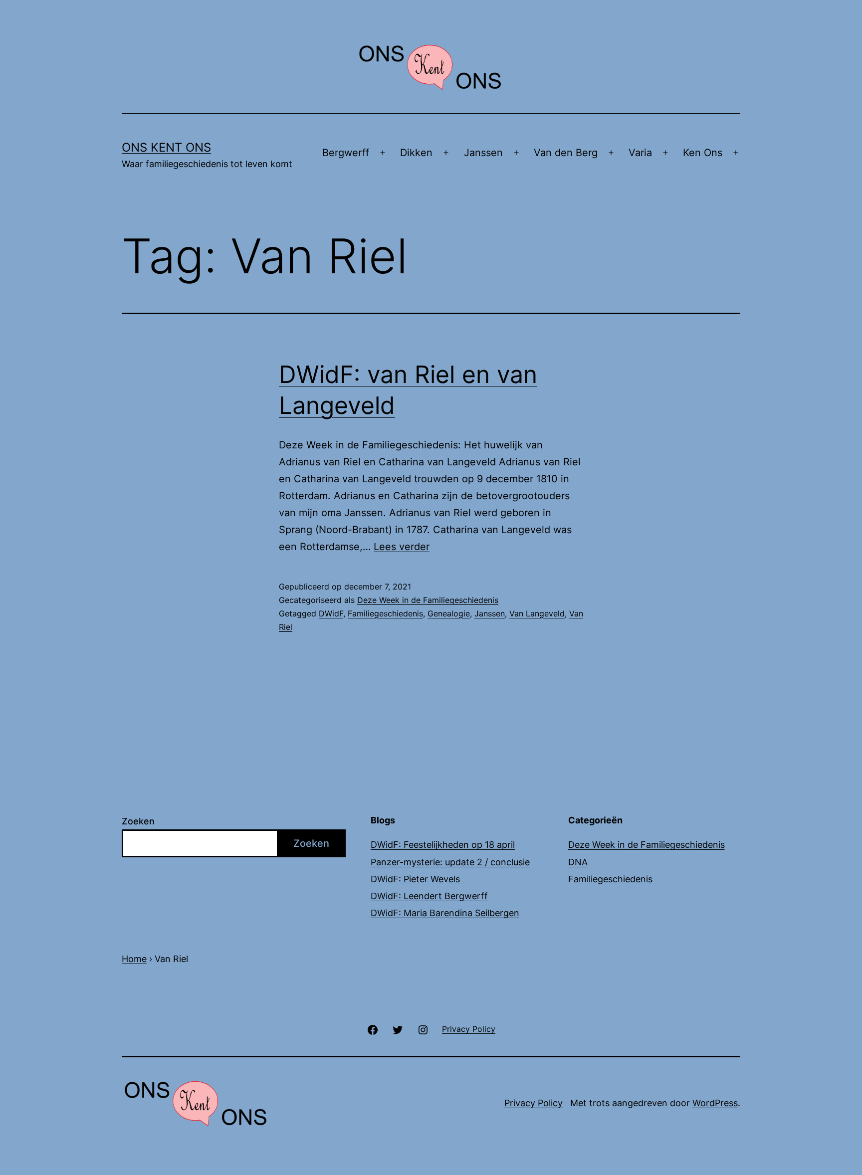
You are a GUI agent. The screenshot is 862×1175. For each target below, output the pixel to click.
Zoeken (138, 821)
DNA (578, 862)
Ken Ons (702, 153)
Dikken (416, 153)
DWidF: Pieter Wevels (415, 879)
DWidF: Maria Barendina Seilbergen (445, 913)
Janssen (483, 153)
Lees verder (402, 547)
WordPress (715, 1103)
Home (134, 959)
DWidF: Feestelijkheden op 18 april (443, 844)
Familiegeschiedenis (385, 613)
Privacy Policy (533, 1103)
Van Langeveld (537, 613)
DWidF (331, 613)
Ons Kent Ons (166, 147)
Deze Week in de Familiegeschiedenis (427, 600)
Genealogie (449, 613)
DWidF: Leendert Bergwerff (429, 896)
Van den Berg (566, 153)
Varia (640, 153)
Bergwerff (345, 153)
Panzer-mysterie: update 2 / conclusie (450, 862)
